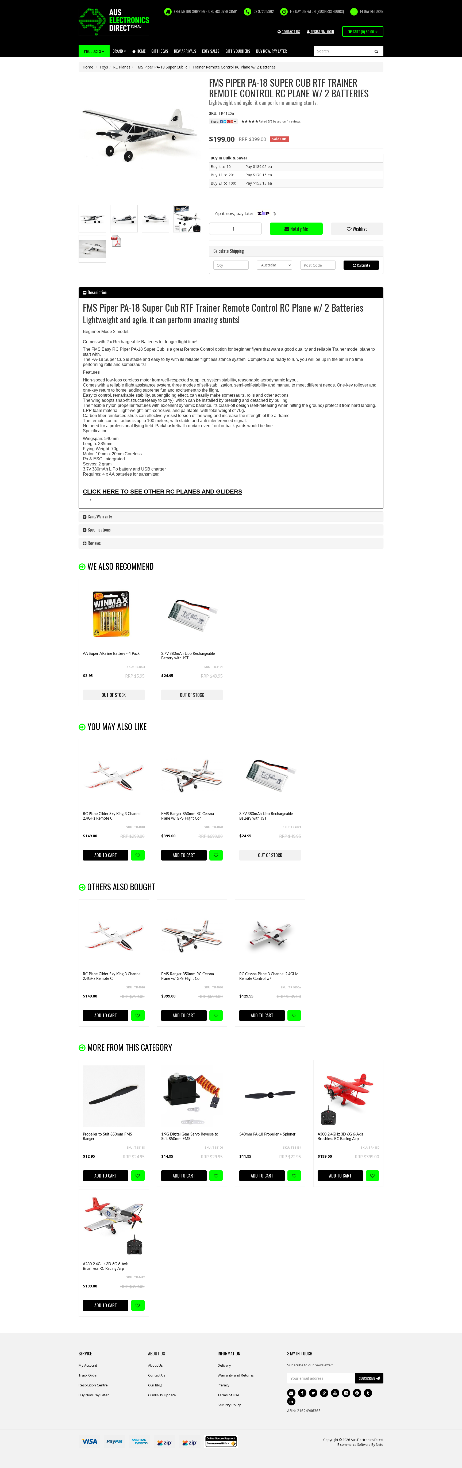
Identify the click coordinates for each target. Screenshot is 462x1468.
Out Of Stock (114, 695)
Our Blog (155, 1385)
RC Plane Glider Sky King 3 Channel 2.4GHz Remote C (112, 816)
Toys (103, 67)
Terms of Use (228, 1395)
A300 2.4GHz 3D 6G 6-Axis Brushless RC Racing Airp (340, 1137)
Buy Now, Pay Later (271, 51)
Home (140, 51)
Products (93, 51)
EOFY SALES (211, 51)
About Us (155, 1365)
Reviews (94, 543)
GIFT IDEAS (159, 51)
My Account (88, 1365)
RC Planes (121, 67)
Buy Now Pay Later (94, 1395)
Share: (215, 121)
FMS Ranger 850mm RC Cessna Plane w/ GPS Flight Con (187, 816)
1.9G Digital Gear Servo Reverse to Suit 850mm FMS (189, 1137)
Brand (118, 51)
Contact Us (156, 1375)
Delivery (224, 1365)
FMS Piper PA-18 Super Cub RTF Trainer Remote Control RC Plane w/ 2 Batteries (206, 67)
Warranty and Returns (236, 1375)
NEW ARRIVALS (185, 51)
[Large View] (92, 218)
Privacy (223, 1385)
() (363, 31)
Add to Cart (105, 855)
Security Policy (229, 1404)
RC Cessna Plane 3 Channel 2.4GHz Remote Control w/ (268, 976)
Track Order (88, 1375)
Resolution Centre (93, 1385)
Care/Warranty (99, 516)
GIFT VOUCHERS (237, 51)
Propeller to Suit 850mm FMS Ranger (107, 1137)
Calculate (363, 265)
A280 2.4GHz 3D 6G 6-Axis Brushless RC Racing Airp (105, 1266)
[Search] (376, 51)
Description (97, 292)
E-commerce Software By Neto (360, 1444)
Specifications (99, 529)
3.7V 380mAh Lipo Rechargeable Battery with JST (188, 656)
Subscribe (367, 1378)
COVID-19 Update (162, 1395)
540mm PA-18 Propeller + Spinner (267, 1134)
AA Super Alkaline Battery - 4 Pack (111, 654)
